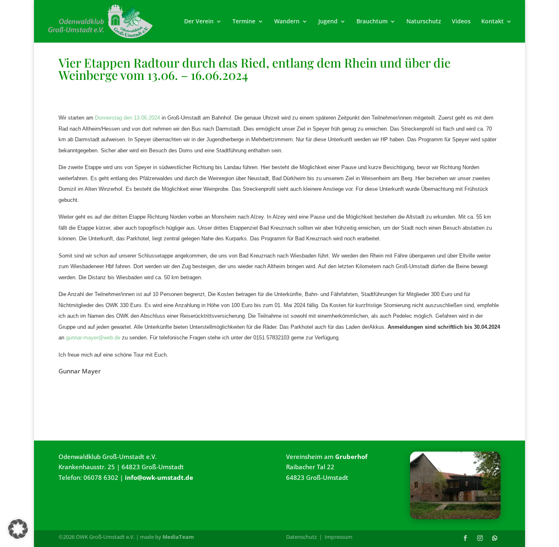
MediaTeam (178, 536)
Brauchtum (372, 21)
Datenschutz (301, 536)
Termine (243, 21)
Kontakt (492, 21)
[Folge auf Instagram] (480, 538)
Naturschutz (423, 21)
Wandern (287, 21)
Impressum (338, 536)
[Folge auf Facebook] (465, 538)
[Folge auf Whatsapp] (494, 538)
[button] (18, 529)
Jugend (328, 21)
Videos (461, 21)
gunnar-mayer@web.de (93, 338)
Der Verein (199, 21)
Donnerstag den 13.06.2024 (127, 118)
